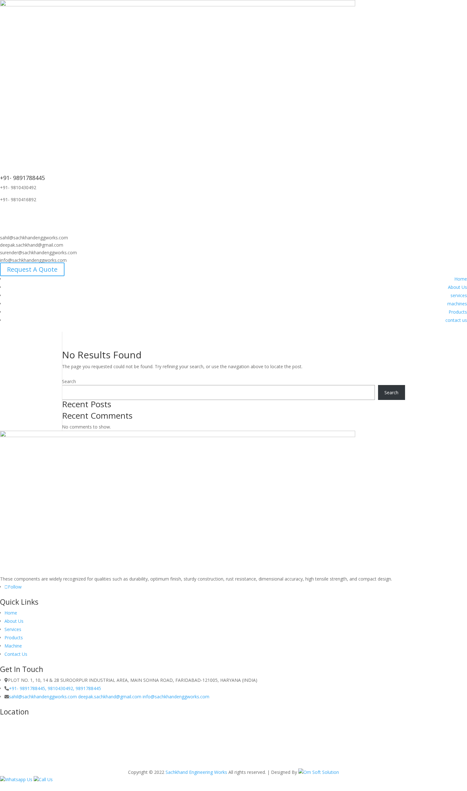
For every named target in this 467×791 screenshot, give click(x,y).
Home (460, 279)
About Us (457, 287)
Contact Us (15, 654)
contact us (456, 320)
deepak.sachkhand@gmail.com (109, 697)
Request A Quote (32, 269)
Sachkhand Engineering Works (196, 772)
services (458, 295)
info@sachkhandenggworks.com (176, 697)
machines (457, 304)
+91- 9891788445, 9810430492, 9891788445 (55, 688)
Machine (13, 646)
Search (69, 381)
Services (12, 629)
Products (458, 312)
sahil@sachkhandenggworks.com (43, 697)
